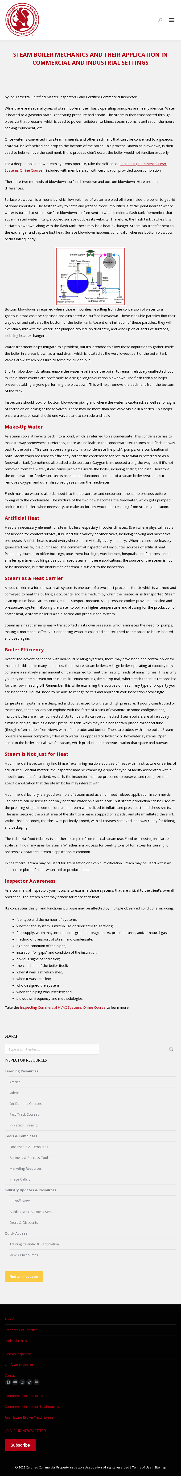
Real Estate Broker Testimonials (29, 1417)
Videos (14, 1092)
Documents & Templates (28, 1147)
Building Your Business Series (31, 1211)
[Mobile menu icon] (171, 20)
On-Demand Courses (25, 1103)
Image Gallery (19, 1179)
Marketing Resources (25, 1168)
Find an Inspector (24, 1276)
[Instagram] (22, 1382)
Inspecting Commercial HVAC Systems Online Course (63, 1007)
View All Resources (23, 1255)
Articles (15, 1082)
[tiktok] (29, 1382)
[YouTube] (15, 1382)
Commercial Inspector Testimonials (32, 1406)
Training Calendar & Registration (34, 1244)
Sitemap (160, 1467)
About (9, 1319)
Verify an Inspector (19, 1364)
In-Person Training (23, 1125)
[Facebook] (8, 1382)
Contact (11, 1375)
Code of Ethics (16, 1340)
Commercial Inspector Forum (27, 1395)
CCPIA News (19, 1200)
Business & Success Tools (29, 1157)
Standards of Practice (21, 1330)
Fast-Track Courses (24, 1114)
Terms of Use (141, 1467)
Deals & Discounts (23, 1222)
